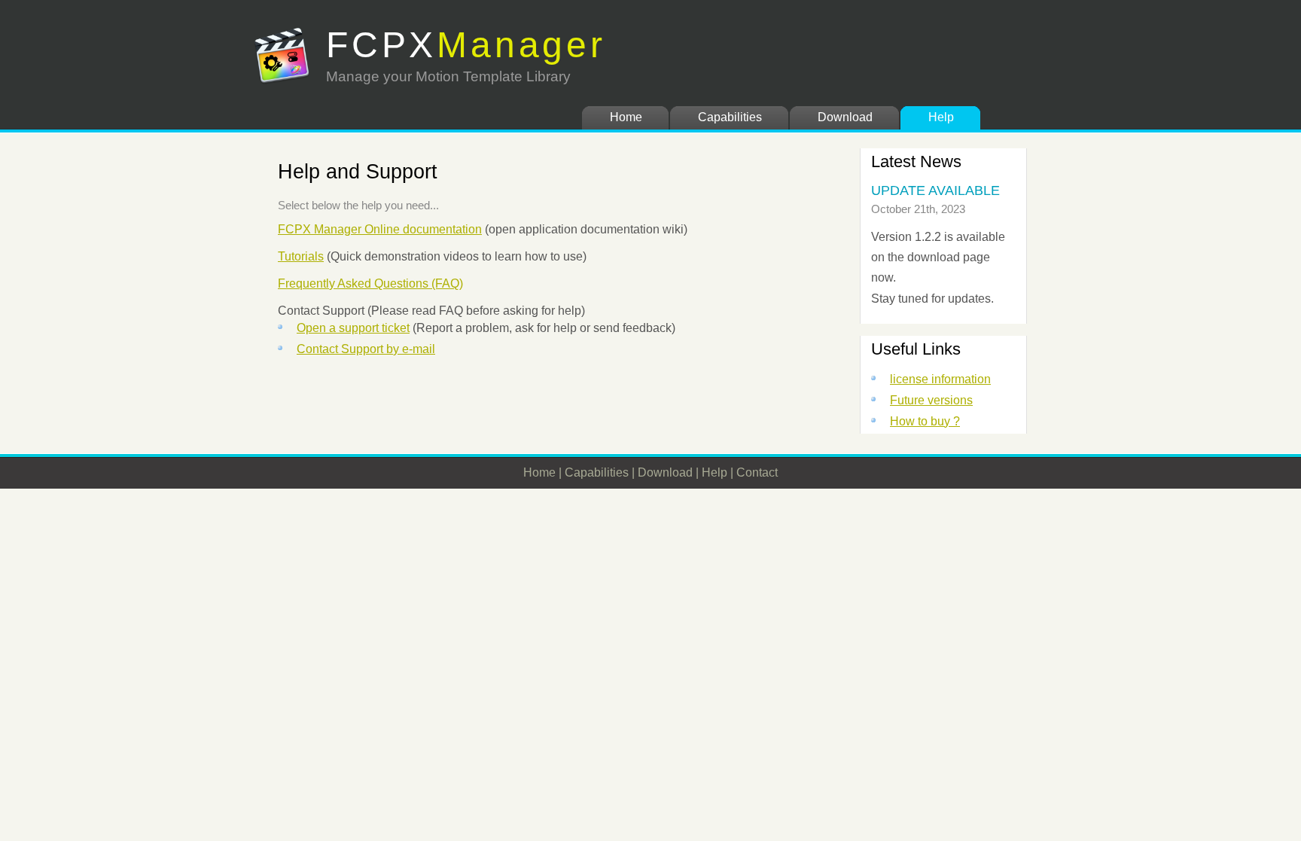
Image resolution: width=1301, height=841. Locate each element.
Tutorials (301, 256)
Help (941, 117)
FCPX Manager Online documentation (380, 229)
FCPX (466, 45)
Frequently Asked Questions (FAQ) (370, 283)
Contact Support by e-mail (366, 349)
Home (626, 117)
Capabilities (730, 117)
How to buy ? (925, 421)
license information (940, 379)
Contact (757, 472)
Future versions (931, 400)
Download (845, 117)
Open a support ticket (353, 327)
